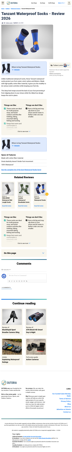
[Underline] (14, 281)
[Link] (26, 281)
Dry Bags (42, 3)
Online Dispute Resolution (44, 438)
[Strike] (17, 281)
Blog (69, 404)
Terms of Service (65, 399)
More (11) (61, 3)
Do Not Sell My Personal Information (32, 436)
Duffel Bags (51, 3)
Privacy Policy (66, 401)
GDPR (29, 440)
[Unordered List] (21, 281)
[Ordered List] (19, 281)
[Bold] (9, 281)
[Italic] (12, 281)
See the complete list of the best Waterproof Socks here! (21, 170)
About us (68, 406)
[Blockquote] (24, 281)
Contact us (67, 412)
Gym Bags (34, 3)
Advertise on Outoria (64, 409)
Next (46, 194)
